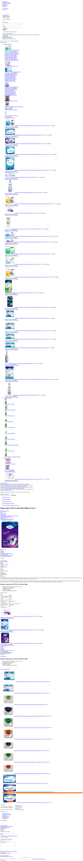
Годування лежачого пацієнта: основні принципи (14, 488)
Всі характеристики (4, 561)
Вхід (7, 8)
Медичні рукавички (9, 107)
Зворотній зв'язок (3, 825)
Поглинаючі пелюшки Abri (10, 75)
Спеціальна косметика (9, 117)
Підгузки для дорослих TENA (11, 59)
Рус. (5, 8)
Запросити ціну (42, 858)
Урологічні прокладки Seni (10, 93)
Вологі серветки (8, 116)
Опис (1, 517)
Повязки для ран (9, 108)
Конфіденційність (6, 816)
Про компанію (5, 5)
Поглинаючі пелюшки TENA (11, 73)
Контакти (4, 4)
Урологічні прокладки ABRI (11, 87)
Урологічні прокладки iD (10, 92)
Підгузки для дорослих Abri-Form (12, 52)
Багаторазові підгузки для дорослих (12, 54)
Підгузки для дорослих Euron (11, 51)
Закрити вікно (5, 35)
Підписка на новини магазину (6, 490)
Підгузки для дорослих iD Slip (11, 57)
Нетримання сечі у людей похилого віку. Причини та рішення (17, 484)
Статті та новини (3, 483)
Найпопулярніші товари (5, 669)
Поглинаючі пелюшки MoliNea (11, 72)
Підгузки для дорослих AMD (11, 55)
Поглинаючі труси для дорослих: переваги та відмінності (16, 486)
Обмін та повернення (7, 3)
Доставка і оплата (6, 2)
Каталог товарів (3, 42)
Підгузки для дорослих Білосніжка (12, 60)
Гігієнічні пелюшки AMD (10, 76)
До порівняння (14, 126)
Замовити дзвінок (6, 16)
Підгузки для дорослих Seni (10, 58)
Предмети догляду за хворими (11, 109)
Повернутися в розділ (4, 515)
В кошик (53, 125)
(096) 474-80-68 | (3, 826)
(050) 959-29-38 (6, 15)
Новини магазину (5, 494)
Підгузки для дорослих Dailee (11, 56)
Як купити (5, 1)
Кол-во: (2, 833)
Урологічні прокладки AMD (10, 91)
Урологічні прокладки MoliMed (11, 88)
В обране (6, 127)
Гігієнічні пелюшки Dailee (10, 77)
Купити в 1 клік (8, 126)
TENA (1, 563)
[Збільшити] (9, 548)
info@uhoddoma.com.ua (4, 827)
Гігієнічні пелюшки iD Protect (11, 78)
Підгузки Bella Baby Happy (10, 471)
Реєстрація (5, 9)
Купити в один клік (13, 851)
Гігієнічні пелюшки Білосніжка (11, 74)
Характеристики (3, 518)
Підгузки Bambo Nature (9, 470)
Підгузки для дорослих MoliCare (11, 53)
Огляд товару (3, 516)
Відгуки (4, 6)
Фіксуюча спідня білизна (10, 89)
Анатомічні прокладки (9, 90)
